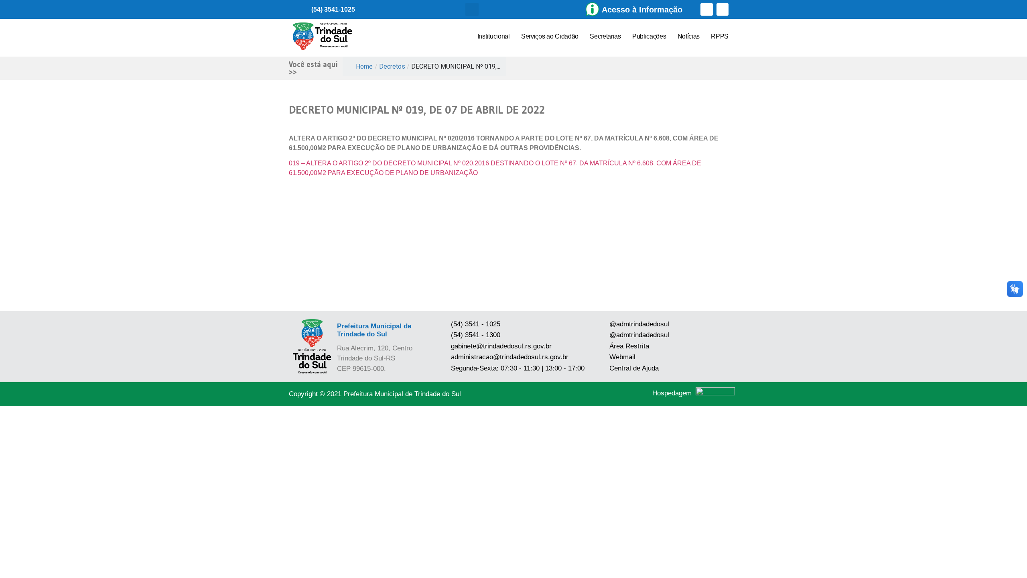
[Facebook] (706, 9)
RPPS (720, 36)
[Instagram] (722, 9)
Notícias (689, 36)
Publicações (649, 36)
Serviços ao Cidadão (549, 36)
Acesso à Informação (642, 9)
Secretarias (605, 36)
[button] (472, 9)
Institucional (493, 36)
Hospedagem (672, 393)
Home (364, 66)
